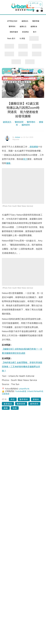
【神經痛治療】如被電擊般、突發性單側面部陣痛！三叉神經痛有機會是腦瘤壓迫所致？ (22, 366)
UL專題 (22, 38)
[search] (42, 9)
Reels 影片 (11, 38)
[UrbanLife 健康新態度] (23, 7)
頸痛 (15, 408)
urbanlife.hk (24, 388)
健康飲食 (34, 26)
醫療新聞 (19, 122)
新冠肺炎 (25, 32)
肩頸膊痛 (33, 146)
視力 (25, 159)
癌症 (13, 399)
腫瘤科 (36, 399)
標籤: (5, 399)
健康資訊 (25, 21)
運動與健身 (14, 32)
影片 (34, 32)
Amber (18, 137)
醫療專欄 (35, 21)
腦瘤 (8, 163)
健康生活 (23, 26)
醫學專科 (12, 26)
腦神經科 (25, 125)
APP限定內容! (12, 21)
